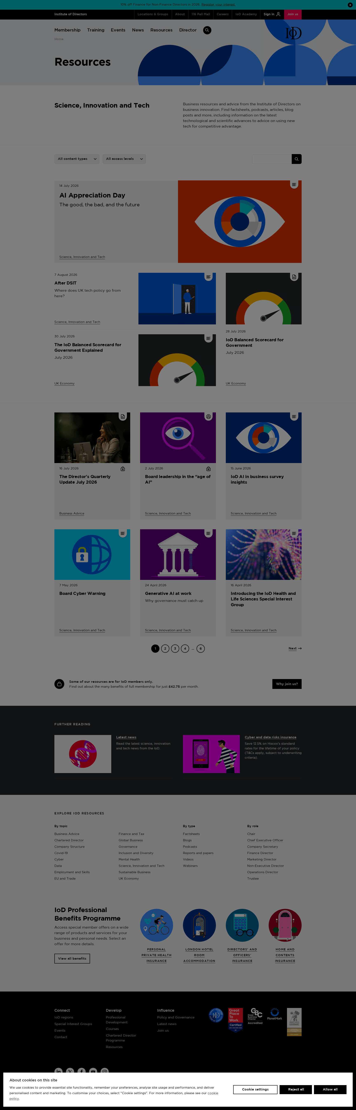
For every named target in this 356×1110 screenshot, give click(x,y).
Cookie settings (255, 1089)
